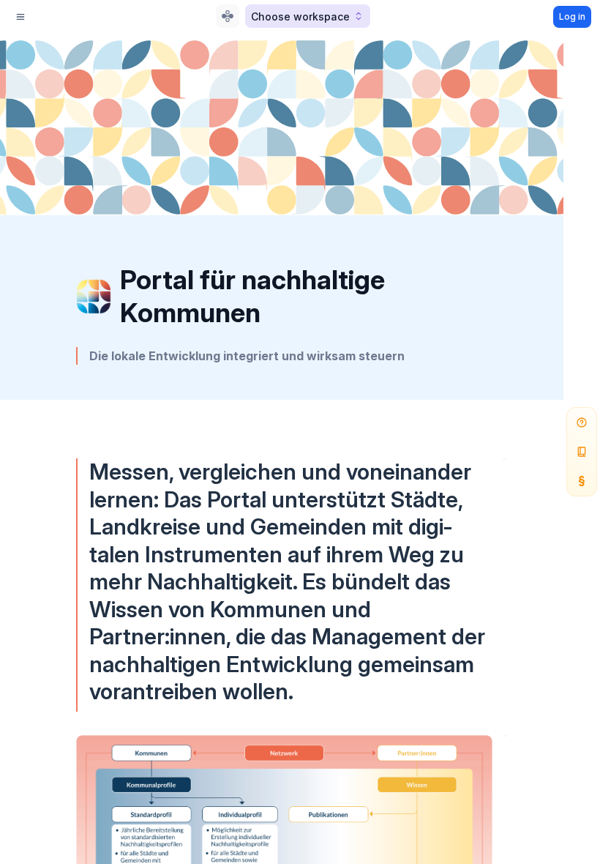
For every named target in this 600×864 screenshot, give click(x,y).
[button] (307, 16)
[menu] (20, 16)
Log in (572, 16)
